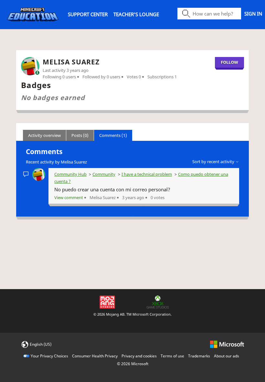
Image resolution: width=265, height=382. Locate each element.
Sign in (253, 13)
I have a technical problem (147, 174)
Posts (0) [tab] (80, 135)
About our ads (226, 356)
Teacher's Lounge (136, 14)
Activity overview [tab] (44, 135)
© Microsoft (132, 363)
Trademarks (199, 356)
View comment (68, 197)
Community (103, 174)
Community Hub (70, 174)
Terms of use (172, 356)
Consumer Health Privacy (95, 356)
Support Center (88, 14)
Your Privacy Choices (49, 356)
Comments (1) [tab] (113, 135)
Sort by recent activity (213, 161)
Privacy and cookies (139, 356)
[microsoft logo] (227, 344)
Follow (229, 62)
